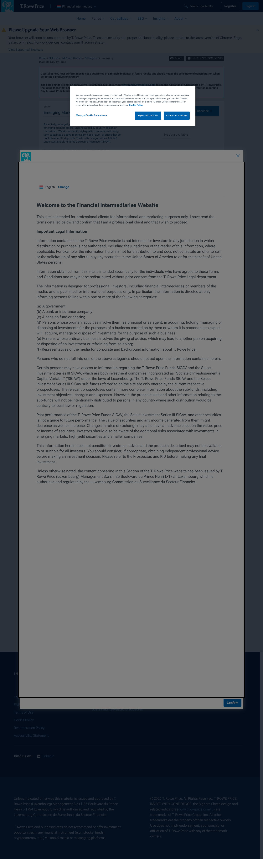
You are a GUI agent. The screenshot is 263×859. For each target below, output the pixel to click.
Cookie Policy (136, 105)
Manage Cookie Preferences (91, 115)
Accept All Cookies (176, 115)
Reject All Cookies (148, 115)
